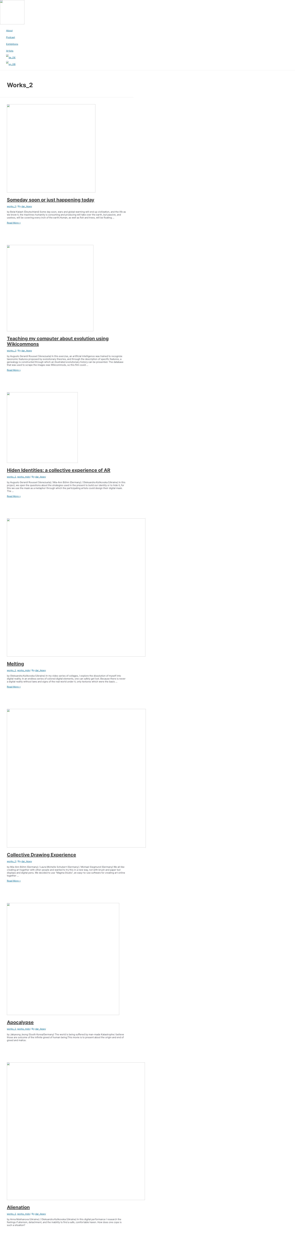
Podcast (10, 37)
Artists (9, 50)
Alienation (18, 1207)
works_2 (11, 206)
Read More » (14, 222)
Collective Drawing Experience (41, 854)
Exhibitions (12, 44)
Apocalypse (20, 1022)
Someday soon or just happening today (50, 199)
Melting (15, 663)
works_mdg (23, 476)
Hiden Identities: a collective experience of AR (58, 470)
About (9, 30)
